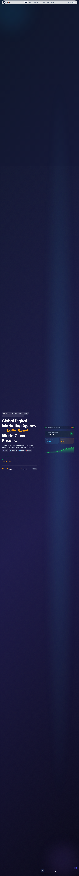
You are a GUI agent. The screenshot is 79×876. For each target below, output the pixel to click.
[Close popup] (58, 423)
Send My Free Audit (46, 448)
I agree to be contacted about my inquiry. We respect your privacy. (45, 441)
